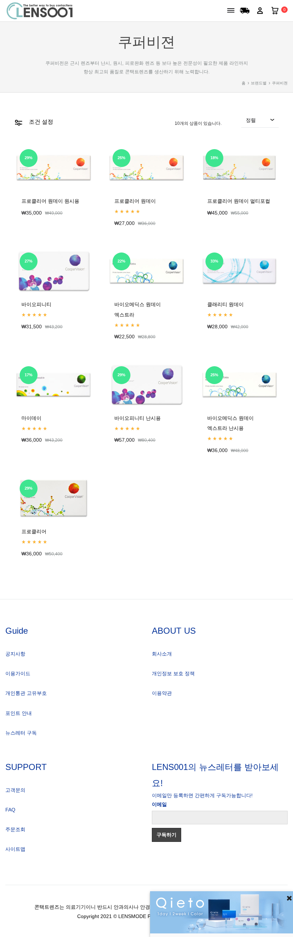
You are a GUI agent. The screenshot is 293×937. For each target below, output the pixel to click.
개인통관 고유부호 (26, 693)
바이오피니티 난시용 (137, 418)
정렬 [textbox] (251, 120)
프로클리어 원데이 (135, 201)
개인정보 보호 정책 (173, 673)
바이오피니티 (36, 304)
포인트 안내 (18, 713)
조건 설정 (40, 122)
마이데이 (31, 418)
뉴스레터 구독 (21, 733)
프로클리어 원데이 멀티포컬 (238, 201)
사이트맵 (15, 849)
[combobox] (260, 122)
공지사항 (15, 654)
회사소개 (162, 654)
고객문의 (15, 790)
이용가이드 (17, 673)
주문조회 (15, 829)
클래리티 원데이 (225, 304)
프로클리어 (33, 531)
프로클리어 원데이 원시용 (50, 201)
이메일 (159, 804)
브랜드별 (259, 83)
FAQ (10, 810)
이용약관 (162, 693)
